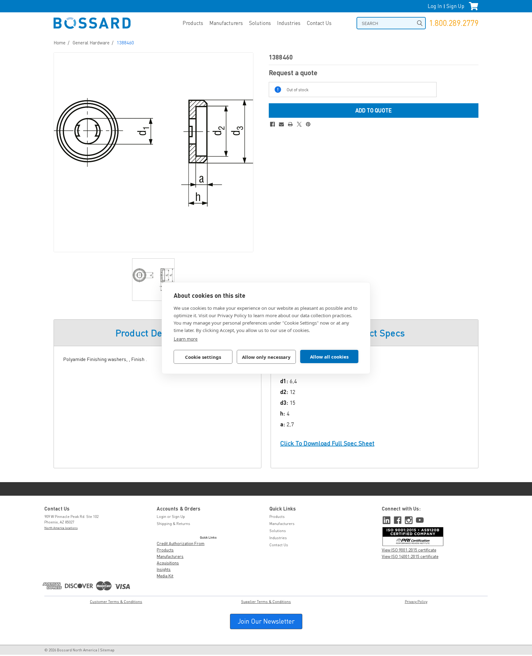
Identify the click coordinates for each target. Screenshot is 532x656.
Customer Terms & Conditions (116, 601)
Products (193, 23)
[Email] (281, 124)
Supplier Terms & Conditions (266, 601)
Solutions (260, 23)
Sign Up (455, 6)
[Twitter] (299, 124)
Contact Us (319, 23)
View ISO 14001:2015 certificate (410, 556)
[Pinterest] (308, 124)
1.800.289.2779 (453, 23)
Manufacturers (226, 23)
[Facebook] (272, 124)
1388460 (125, 42)
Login (161, 516)
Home (60, 42)
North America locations (61, 528)
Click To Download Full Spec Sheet (327, 443)
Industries (288, 23)
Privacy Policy (416, 601)
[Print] (290, 124)
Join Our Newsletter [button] (266, 621)
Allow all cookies (329, 357)
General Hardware (91, 42)
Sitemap (107, 650)
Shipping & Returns (173, 523)
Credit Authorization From (180, 543)
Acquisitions (168, 562)
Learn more (186, 339)
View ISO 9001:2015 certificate (409, 549)
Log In (435, 6)
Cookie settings (203, 357)
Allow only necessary (266, 357)
